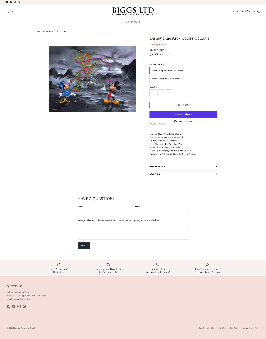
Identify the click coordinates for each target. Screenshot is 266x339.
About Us (210, 328)
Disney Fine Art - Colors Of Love (54, 31)
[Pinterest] (19, 2)
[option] (92, 79)
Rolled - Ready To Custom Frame (166, 78)
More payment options (183, 121)
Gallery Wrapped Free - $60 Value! (168, 70)
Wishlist (244, 11)
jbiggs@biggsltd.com (22, 299)
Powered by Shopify (28, 328)
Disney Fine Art (159, 44)
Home (38, 31)
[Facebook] (7, 2)
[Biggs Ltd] (133, 11)
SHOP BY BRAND (133, 22)
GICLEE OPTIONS (157, 64)
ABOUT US (154, 174)
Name (80, 206)
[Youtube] (11, 2)
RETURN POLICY (157, 166)
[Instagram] (15, 2)
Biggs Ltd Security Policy (250, 328)
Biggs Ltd (16, 328)
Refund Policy (233, 328)
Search (201, 328)
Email (137, 206)
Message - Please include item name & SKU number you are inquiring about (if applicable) (118, 220)
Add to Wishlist (159, 123)
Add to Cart (183, 105)
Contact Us (221, 328)
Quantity (153, 86)
